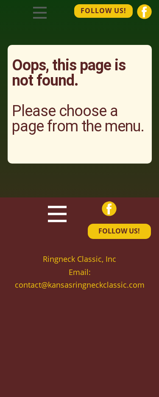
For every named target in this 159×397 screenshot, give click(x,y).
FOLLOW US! (103, 10)
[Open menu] (40, 12)
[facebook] (144, 11)
